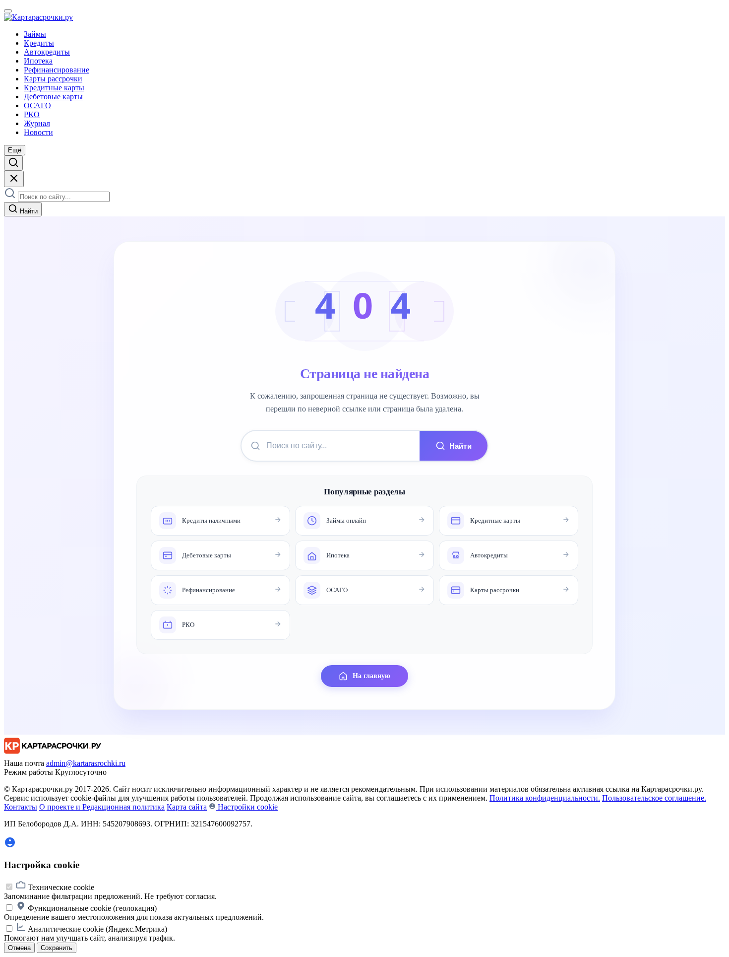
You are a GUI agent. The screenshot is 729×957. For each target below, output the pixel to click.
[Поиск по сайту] (13, 163)
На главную (371, 676)
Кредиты (39, 43)
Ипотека (38, 61)
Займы (35, 34)
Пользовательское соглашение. (654, 798)
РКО (32, 114)
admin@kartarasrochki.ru (85, 763)
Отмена (19, 948)
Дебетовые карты (53, 96)
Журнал (37, 123)
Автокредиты (47, 52)
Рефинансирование (56, 70)
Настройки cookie (247, 807)
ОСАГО (37, 105)
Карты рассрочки (53, 78)
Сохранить (56, 948)
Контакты (20, 807)
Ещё (14, 150)
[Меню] (8, 10)
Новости (38, 132)
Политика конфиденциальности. (544, 798)
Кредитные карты (54, 87)
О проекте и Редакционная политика (102, 807)
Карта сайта (187, 807)
